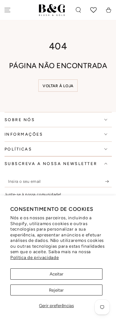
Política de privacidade (34, 257)
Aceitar (56, 273)
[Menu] (7, 10)
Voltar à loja (58, 86)
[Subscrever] (108, 181)
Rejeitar (56, 290)
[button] (78, 10)
